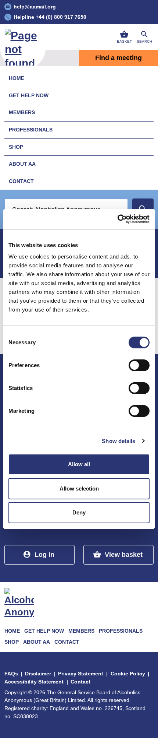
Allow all (79, 464)
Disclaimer (38, 673)
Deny (79, 512)
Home (16, 78)
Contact (21, 181)
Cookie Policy (128, 673)
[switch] (139, 365)
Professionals (31, 130)
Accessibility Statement (34, 682)
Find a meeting (118, 58)
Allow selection (79, 488)
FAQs (11, 673)
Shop (16, 147)
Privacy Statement (80, 673)
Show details (118, 441)
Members (22, 112)
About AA (22, 164)
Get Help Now (29, 95)
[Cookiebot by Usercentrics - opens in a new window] (117, 219)
